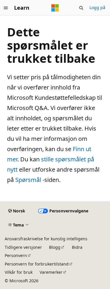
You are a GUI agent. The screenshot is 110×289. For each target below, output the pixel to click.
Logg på (97, 7)
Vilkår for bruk (19, 272)
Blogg (54, 247)
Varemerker (51, 272)
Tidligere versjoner (23, 247)
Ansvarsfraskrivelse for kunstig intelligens (46, 238)
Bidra (77, 247)
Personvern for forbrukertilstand (37, 264)
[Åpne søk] (81, 8)
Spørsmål (28, 180)
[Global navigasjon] (6, 8)
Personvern (16, 255)
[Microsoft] (55, 8)
